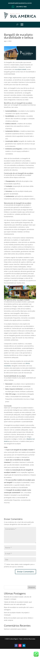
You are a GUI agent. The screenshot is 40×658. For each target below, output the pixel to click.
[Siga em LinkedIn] (23, 645)
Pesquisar (32, 587)
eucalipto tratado (20, 69)
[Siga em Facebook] (16, 645)
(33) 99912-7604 (21, 7)
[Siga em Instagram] (20, 645)
